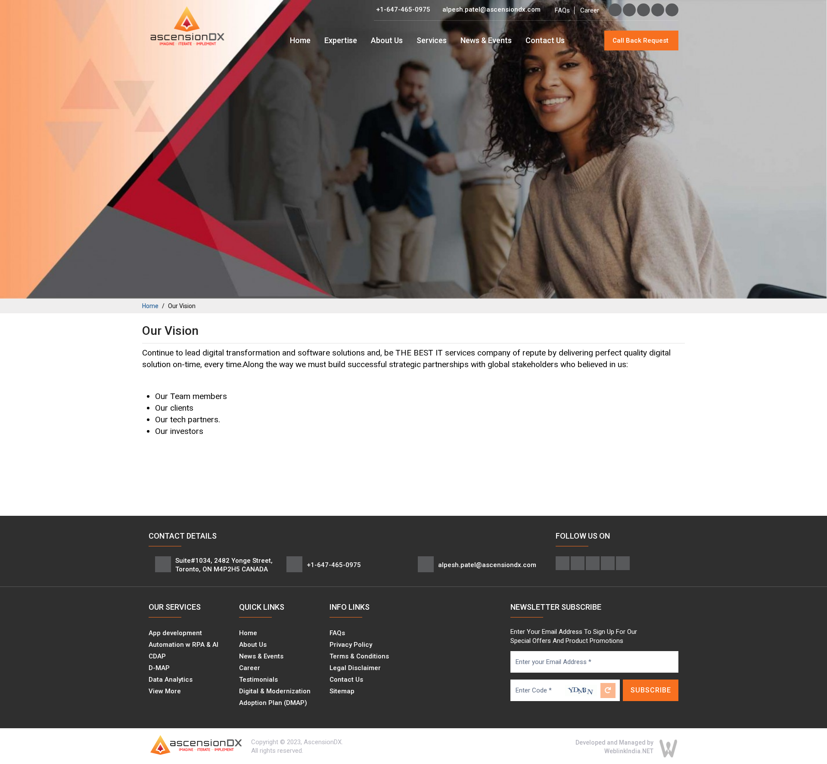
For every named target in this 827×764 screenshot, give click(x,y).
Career (589, 10)
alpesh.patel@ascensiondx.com (491, 9)
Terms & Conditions (359, 656)
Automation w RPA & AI (183, 645)
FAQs (562, 10)
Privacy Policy (351, 645)
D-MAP (159, 668)
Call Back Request (640, 40)
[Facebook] (615, 9)
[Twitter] (629, 9)
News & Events (486, 40)
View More (165, 691)
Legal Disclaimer (355, 668)
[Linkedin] (657, 9)
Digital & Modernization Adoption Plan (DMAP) (275, 697)
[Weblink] (668, 748)
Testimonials (258, 679)
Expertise (340, 40)
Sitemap (342, 691)
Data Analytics (171, 679)
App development (175, 633)
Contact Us (545, 40)
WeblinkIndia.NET (628, 751)
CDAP (157, 656)
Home (300, 40)
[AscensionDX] (187, 25)
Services (432, 40)
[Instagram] (643, 9)
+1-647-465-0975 (403, 9)
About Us (387, 40)
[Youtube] (671, 9)
